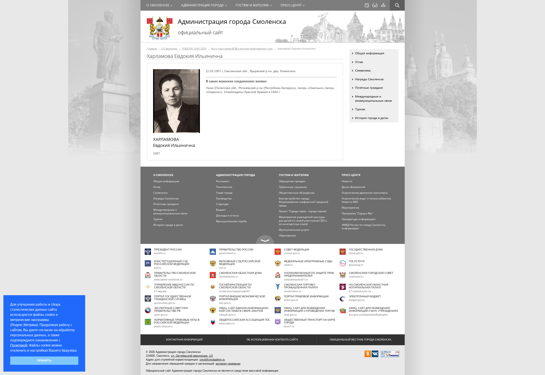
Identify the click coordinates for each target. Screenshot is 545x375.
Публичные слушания (293, 187)
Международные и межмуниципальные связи (373, 98)
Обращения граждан (292, 181)
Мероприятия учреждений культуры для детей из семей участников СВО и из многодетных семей (303, 220)
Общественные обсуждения (296, 193)
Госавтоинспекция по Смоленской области (235, 286)
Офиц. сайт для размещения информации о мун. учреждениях (373, 309)
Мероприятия (350, 207)
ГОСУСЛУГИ (356, 261)
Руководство (224, 198)
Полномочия (224, 187)
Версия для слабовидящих (375, 5)
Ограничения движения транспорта (365, 193)
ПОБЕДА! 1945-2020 (194, 48)
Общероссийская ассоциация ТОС (244, 319)
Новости (347, 181)
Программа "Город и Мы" (357, 213)
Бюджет (221, 210)
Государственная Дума (366, 249)
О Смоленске (169, 48)
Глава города (224, 193)
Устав (359, 62)
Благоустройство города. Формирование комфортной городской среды (303, 202)
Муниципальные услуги (294, 230)
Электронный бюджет (365, 296)
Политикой (18, 345)
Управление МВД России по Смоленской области (174, 286)
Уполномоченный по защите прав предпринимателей (309, 274)
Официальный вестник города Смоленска (360, 339)
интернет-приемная (228, 363)
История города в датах (371, 118)
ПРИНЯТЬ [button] (44, 360)
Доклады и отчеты (227, 215)
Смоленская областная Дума (240, 273)
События (367, 5)
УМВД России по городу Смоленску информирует (363, 226)
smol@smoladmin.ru (212, 359)
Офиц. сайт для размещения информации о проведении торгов (309, 309)
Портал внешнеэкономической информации (242, 298)
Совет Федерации (296, 249)
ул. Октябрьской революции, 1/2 (192, 355)
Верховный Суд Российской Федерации (239, 263)
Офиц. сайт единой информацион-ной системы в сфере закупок (244, 309)
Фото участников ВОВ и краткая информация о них (242, 48)
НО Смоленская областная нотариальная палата (368, 286)
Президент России (168, 249)
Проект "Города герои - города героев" (303, 211)
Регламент (222, 181)
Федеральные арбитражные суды (308, 261)
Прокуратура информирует (359, 219)
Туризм (360, 109)
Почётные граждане (369, 87)
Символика (363, 70)
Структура (222, 204)
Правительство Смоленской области (175, 274)
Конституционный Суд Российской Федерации (171, 263)
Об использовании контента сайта (272, 339)
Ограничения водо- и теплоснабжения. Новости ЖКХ (367, 200)
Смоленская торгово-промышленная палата (301, 286)
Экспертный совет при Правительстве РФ (171, 309)
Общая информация (369, 53)
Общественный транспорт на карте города (309, 321)
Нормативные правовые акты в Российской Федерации (176, 321)
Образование (287, 235)
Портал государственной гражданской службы (172, 298)
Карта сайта (383, 5)
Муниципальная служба (231, 221)
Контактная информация (184, 339)
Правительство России (236, 249)
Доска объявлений (353, 187)
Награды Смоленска (369, 79)
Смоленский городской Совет (371, 273)
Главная (152, 48)
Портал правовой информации (306, 296)
